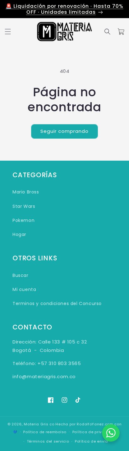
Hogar (19, 234)
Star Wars (24, 206)
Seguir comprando (64, 131)
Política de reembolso (44, 431)
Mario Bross (26, 192)
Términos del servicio (48, 441)
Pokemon (23, 220)
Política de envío (91, 441)
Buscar (20, 275)
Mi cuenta (24, 289)
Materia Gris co (39, 424)
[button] (8, 31)
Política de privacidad (94, 431)
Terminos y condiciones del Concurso (57, 303)
